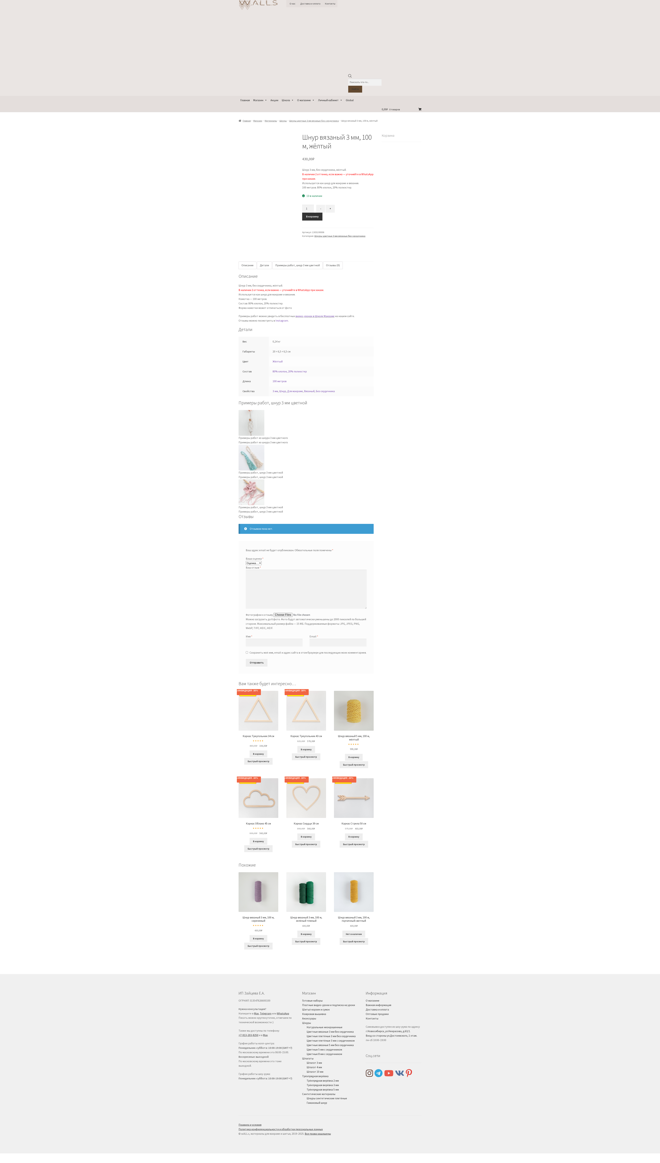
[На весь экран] (12, 1156)
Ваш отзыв (253, 567)
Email (314, 636)
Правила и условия (250, 1124)
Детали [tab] (264, 265)
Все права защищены (318, 1133)
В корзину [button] (258, 753)
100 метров (280, 381)
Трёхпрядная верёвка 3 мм (323, 1085)
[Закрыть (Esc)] (29, 1156)
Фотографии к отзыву (259, 614)
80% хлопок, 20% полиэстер (290, 371)
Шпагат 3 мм (314, 1062)
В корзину (312, 216)
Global (350, 100)
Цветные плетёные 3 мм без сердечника (331, 1036)
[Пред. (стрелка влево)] (4, 1161)
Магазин (258, 100)
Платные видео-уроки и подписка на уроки (328, 1005)
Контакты (330, 3)
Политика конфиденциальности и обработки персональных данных (281, 1129)
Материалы (271, 120)
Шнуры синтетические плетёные (327, 1098)
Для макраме (295, 391)
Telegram (265, 1013)
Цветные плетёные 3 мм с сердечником (331, 1040)
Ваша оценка (254, 558)
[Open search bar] (350, 76)
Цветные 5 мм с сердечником (324, 1049)
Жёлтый (278, 361)
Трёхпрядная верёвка (315, 1076)
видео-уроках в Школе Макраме (314, 316)
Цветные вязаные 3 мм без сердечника (330, 1031)
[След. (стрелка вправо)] (12, 1161)
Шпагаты (308, 1058)
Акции (274, 100)
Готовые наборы (312, 1000)
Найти (355, 89)
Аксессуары (309, 1018)
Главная (245, 100)
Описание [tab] (247, 265)
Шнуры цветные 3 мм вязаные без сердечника (314, 120)
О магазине (304, 100)
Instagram (282, 320)
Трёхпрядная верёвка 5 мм (323, 1089)
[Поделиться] (20, 1156)
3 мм (275, 391)
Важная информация (378, 1005)
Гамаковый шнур (317, 1102)
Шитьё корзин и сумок (316, 1009)
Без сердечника (325, 391)
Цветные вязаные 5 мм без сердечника (330, 1045)
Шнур (282, 391)
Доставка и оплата (310, 3)
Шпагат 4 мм (314, 1067)
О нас (292, 3)
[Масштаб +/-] (4, 1156)
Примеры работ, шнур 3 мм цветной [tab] (297, 265)
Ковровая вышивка (314, 1014)
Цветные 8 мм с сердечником (324, 1054)
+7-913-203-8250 (248, 1035)
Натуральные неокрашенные (324, 1027)
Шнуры (283, 120)
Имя (249, 636)
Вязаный (309, 391)
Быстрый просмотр (258, 761)
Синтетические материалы (318, 1094)
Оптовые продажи (377, 1014)
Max (256, 1013)
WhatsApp (283, 1013)
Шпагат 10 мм (315, 1071)
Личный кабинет (328, 100)
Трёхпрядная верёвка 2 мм (323, 1080)
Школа (286, 100)
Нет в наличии (354, 934)
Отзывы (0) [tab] (333, 265)
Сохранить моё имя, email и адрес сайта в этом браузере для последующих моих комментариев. (308, 652)
